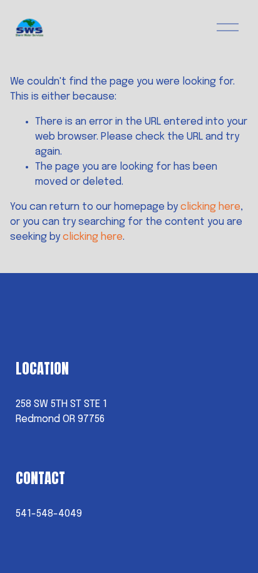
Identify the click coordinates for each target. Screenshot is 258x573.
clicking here (210, 207)
